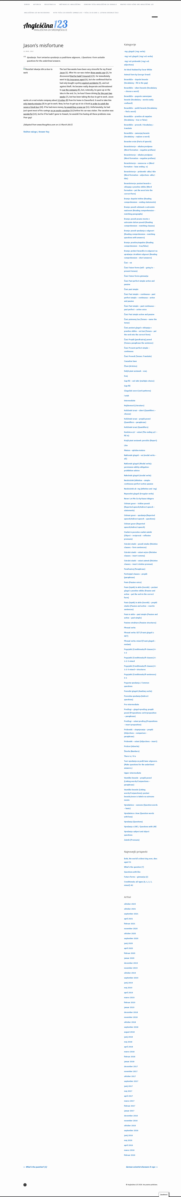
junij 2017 (128, 1086)
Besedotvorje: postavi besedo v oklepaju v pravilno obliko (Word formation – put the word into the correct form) (138, 188)
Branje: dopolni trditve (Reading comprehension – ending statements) (140, 200)
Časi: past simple (131, 289)
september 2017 (131, 1081)
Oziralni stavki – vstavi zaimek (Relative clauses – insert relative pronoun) (141, 562)
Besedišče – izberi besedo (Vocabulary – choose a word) (140, 90)
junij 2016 (128, 1135)
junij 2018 (128, 1037)
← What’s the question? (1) (35, 1167)
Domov (27, 4)
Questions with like (132, 872)
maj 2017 (128, 1091)
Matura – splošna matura (134, 450)
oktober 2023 (130, 904)
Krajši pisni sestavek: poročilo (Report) (140, 440)
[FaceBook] (25, 1184)
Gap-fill (127, 386)
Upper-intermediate (132, 773)
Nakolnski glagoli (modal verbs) (137, 475)
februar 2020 (129, 953)
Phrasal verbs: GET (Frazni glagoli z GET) (139, 634)
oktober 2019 (130, 973)
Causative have (130, 361)
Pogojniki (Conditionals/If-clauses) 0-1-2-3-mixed (140, 659)
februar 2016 (129, 1155)
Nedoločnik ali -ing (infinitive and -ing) (140, 489)
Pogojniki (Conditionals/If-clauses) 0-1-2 (140, 651)
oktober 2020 (130, 933)
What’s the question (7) (134, 867)
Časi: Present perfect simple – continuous (137, 350)
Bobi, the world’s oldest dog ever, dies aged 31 (140, 860)
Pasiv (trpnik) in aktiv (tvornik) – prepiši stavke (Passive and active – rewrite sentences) (140, 606)
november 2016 (131, 1120)
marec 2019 (129, 997)
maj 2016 (128, 1140)
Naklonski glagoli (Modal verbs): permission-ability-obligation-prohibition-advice (138, 467)
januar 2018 (129, 1061)
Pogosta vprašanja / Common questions (136, 685)
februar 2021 (129, 923)
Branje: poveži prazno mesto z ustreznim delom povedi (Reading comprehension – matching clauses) (139, 222)
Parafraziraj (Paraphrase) (134, 569)
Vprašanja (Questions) (133, 821)
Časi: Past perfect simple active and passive (139, 283)
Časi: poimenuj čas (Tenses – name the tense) (140, 321)
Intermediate (129, 400)
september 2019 (131, 978)
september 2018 (131, 1027)
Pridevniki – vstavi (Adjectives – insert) (140, 741)
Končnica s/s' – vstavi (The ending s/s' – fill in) (140, 434)
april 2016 (128, 1145)
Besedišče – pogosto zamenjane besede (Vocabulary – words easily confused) (138, 99)
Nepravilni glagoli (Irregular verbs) (139, 493)
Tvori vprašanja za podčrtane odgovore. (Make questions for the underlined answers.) (140, 764)
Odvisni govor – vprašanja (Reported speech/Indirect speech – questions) (139, 517)
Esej (126, 376)
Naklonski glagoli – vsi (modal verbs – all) (140, 457)
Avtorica (37, 4)
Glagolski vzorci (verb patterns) (137, 391)
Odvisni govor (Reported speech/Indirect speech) (134, 525)
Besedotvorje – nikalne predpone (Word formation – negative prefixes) (140, 157)
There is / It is (130, 756)
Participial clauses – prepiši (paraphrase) (135, 576)
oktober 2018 (130, 1022)
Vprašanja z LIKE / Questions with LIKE (140, 826)
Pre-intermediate (131, 704)
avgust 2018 (129, 1032)
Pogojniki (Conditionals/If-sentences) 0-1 (140, 676)
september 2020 (131, 938)
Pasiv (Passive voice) (133, 582)
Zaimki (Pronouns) (132, 840)
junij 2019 (128, 983)
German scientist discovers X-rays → (142, 1167)
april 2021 (128, 919)
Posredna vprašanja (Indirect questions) (136, 698)
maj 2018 (128, 1042)
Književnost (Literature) (134, 405)
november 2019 (131, 968)
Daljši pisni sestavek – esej (135, 371)
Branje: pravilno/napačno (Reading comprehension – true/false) (138, 244)
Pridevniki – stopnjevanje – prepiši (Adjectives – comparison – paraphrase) (138, 733)
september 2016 (131, 1130)
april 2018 (128, 1047)
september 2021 (131, 914)
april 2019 (128, 992)
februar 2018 (129, 1056)
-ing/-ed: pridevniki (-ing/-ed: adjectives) (136, 63)
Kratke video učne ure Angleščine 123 (137, 4)
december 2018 (131, 1012)
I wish (126, 395)
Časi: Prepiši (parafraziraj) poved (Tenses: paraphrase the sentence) (138, 341)
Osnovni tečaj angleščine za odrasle (100, 4)
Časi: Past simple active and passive (139, 314)
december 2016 (131, 1116)
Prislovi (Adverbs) (131, 746)
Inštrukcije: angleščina (69, 4)
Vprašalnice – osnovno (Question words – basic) (140, 807)
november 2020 (131, 928)
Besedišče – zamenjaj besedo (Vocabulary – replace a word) (137, 135)
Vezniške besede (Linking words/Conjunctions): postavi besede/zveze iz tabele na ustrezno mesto (139, 794)
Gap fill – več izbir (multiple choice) (139, 381)
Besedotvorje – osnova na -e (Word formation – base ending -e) (139, 165)
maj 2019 (128, 987)
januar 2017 (129, 1111)
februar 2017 (129, 1106)
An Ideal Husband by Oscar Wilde (138, 69)
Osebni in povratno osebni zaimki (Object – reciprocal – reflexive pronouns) (138, 535)
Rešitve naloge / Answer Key (36, 132)
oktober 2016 (130, 1125)
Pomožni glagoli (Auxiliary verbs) (138, 691)
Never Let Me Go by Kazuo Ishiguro (139, 498)
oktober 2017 (130, 1076)
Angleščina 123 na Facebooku (37, 13)
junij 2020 (128, 943)
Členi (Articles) (130, 366)
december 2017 (131, 1066)
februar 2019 (129, 1002)
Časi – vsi (128, 263)
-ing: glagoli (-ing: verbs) (134, 51)
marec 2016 (129, 1150)
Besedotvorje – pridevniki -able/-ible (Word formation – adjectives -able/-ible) (140, 175)
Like (126, 445)
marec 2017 (129, 1101)
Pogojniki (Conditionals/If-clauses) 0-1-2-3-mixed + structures (140, 668)
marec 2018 (129, 1051)
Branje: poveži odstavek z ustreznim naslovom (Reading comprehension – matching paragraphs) (139, 210)
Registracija (50, 4)
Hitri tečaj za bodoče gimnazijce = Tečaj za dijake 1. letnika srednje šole (86, 13)
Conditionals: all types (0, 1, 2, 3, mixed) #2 (138, 883)
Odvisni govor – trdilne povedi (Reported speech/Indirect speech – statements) (139, 507)
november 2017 (131, 1071)
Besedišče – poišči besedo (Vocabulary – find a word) (140, 110)
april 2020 (128, 948)
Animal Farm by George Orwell (137, 74)
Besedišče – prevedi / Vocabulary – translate (139, 127)
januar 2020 (129, 958)
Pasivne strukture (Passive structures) (140, 623)
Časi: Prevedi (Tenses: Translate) (138, 356)
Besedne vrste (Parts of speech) (137, 141)
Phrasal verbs (129, 627)
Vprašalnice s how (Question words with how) (139, 815)
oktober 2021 (130, 909)
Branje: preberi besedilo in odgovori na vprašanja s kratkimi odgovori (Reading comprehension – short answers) (140, 254)
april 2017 (128, 1096)
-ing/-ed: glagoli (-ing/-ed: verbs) (138, 56)
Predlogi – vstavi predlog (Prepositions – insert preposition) (140, 723)
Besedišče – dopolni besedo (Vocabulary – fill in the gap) (136, 81)
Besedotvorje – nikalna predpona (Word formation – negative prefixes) (140, 148)
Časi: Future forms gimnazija (136, 276)
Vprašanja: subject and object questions (136, 833)
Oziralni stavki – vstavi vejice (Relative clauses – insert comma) (140, 554)
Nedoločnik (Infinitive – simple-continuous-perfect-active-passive (138, 482)
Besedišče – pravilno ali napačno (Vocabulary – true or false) (138, 118)
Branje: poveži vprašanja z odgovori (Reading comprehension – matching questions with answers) (139, 234)
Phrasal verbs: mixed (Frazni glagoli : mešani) (139, 643)
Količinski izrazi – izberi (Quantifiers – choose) (140, 412)
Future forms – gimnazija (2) (136, 877)
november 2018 (131, 1017)
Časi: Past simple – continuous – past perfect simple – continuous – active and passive (139, 297)
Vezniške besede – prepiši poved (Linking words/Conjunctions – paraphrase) (138, 781)
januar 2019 (129, 1007)
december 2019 (131, 963)
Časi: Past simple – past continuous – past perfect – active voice (139, 308)
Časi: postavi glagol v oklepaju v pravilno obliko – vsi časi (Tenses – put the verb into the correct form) (140, 331)
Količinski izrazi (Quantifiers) (136, 427)
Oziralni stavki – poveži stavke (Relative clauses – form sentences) (141, 546)
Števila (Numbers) (132, 751)
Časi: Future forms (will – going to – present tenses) (139, 269)
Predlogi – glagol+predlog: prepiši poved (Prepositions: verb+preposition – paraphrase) (140, 713)
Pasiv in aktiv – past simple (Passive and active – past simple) (141, 616)
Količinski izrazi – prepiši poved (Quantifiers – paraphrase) (137, 421)
